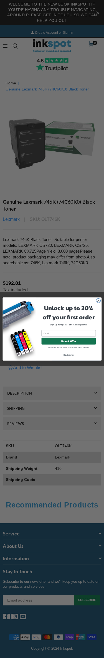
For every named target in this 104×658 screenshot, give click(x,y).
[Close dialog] (98, 300)
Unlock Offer (68, 341)
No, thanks (68, 354)
